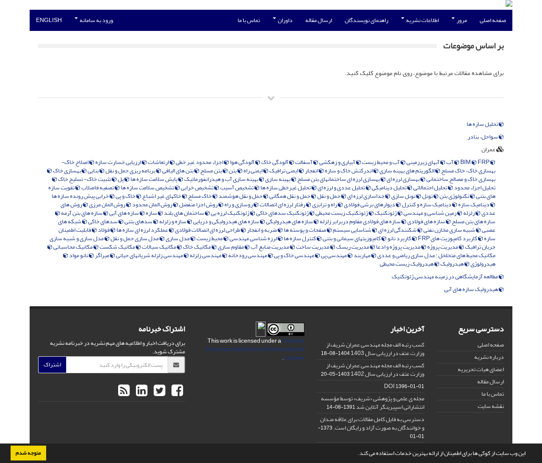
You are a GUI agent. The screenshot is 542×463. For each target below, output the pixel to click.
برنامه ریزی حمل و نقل (130, 170)
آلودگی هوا (242, 162)
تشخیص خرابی (197, 187)
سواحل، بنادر (483, 137)
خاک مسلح (200, 196)
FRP (483, 162)
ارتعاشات (159, 162)
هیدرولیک (452, 263)
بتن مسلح (211, 170)
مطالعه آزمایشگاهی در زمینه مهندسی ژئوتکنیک (445, 276)
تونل (428, 196)
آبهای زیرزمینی (423, 162)
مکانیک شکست (118, 246)
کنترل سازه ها (300, 238)
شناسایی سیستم (352, 230)
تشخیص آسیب (237, 187)
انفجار (312, 170)
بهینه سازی (278, 179)
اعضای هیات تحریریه (481, 369)
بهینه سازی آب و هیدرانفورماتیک (221, 179)
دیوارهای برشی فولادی (370, 204)
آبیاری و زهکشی (337, 162)
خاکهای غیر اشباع (162, 196)
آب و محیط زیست (381, 162)
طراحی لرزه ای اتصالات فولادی (208, 230)
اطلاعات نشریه (422, 20)
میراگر (102, 255)
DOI (389, 386)
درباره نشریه (489, 357)
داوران (285, 20)
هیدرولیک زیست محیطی (407, 263)
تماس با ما (249, 20)
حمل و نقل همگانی (290, 196)
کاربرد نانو (399, 238)
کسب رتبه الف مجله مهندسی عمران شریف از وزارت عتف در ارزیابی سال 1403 (375, 349)
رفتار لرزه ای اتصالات (283, 204)
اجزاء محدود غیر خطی (200, 162)
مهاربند (362, 255)
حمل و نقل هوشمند (240, 196)
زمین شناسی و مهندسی (430, 213)
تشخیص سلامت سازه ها (148, 187)
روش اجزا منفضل (198, 204)
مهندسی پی (334, 255)
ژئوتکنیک (386, 213)
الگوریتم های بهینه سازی (407, 170)
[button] (355, 454)
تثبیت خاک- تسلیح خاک (85, 179)
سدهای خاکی (103, 221)
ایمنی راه (253, 170)
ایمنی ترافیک (284, 170)
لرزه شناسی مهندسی (254, 238)
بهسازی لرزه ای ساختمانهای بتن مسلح (339, 179)
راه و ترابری (325, 204)
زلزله (469, 213)
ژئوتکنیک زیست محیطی (342, 213)
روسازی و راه (239, 204)
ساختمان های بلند (184, 213)
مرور (461, 20)
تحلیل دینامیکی (389, 187)
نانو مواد (79, 255)
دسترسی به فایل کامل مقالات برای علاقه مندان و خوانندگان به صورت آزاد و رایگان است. (372, 423)
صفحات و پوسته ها (305, 230)
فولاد (104, 230)
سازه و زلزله (173, 221)
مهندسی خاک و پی (294, 255)
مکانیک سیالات (159, 246)
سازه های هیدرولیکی (290, 221)
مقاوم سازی (231, 246)
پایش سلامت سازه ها (154, 179)
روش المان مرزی (107, 204)
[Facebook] (176, 391)
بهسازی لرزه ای (403, 179)
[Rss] (124, 391)
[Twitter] (158, 391)
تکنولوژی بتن (455, 196)
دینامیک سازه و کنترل (427, 204)
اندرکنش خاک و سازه (349, 170)
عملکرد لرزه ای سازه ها (142, 230)
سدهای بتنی (138, 221)
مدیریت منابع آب (270, 246)
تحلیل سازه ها (483, 124)
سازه (152, 213)
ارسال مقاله (318, 20)
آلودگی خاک (275, 162)
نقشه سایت (491, 406)
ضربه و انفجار (262, 230)
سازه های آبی (124, 213)
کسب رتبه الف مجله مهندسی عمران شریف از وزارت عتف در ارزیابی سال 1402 (375, 370)
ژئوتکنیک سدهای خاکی (283, 213)
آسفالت (304, 162)
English (49, 20)
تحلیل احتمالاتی (430, 187)
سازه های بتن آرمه (82, 213)
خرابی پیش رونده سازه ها (81, 196)
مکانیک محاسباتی (73, 246)
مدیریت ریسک (353, 246)
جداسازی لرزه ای (366, 196)
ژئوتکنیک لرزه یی (230, 213)
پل (121, 179)
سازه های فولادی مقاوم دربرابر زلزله (360, 221)
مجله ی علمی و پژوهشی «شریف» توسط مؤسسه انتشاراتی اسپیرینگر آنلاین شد (372, 403)
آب (450, 162)
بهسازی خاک (67, 170)
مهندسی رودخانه (248, 255)
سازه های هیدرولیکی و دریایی (226, 221)
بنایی (94, 170)
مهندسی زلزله (206, 255)
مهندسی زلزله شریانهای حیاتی (150, 255)
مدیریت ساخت (313, 246)
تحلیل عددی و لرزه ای (342, 187)
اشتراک (52, 364)
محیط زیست (210, 238)
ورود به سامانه (96, 20)
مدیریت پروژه (443, 246)
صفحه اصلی (493, 20)
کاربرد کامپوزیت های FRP (448, 238)
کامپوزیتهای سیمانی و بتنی (352, 238)
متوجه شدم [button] (28, 453)
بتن (233, 170)
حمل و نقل (329, 196)
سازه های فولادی (426, 221)
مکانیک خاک (197, 246)
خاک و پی (126, 196)
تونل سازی (403, 196)
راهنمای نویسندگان (366, 20)
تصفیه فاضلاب (98, 187)
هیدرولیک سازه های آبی (471, 289)
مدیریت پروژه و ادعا (398, 246)
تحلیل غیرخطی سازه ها (286, 187)
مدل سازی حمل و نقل (135, 238)
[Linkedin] (140, 391)
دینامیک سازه (474, 204)
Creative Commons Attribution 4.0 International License (254, 349)
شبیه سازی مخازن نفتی (449, 230)
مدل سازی (178, 238)
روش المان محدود (152, 204)
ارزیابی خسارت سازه (118, 162)
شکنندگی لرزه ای (398, 230)
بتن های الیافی (178, 170)
